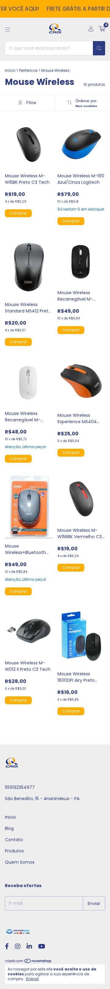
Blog (9, 828)
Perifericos (28, 70)
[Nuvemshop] (28, 962)
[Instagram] (17, 946)
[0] (102, 29)
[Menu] (7, 29)
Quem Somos (20, 862)
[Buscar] (99, 48)
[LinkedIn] (29, 946)
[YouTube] (41, 946)
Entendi (32, 979)
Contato (14, 840)
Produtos (14, 851)
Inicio (10, 817)
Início (10, 70)
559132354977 (20, 787)
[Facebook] (7, 946)
